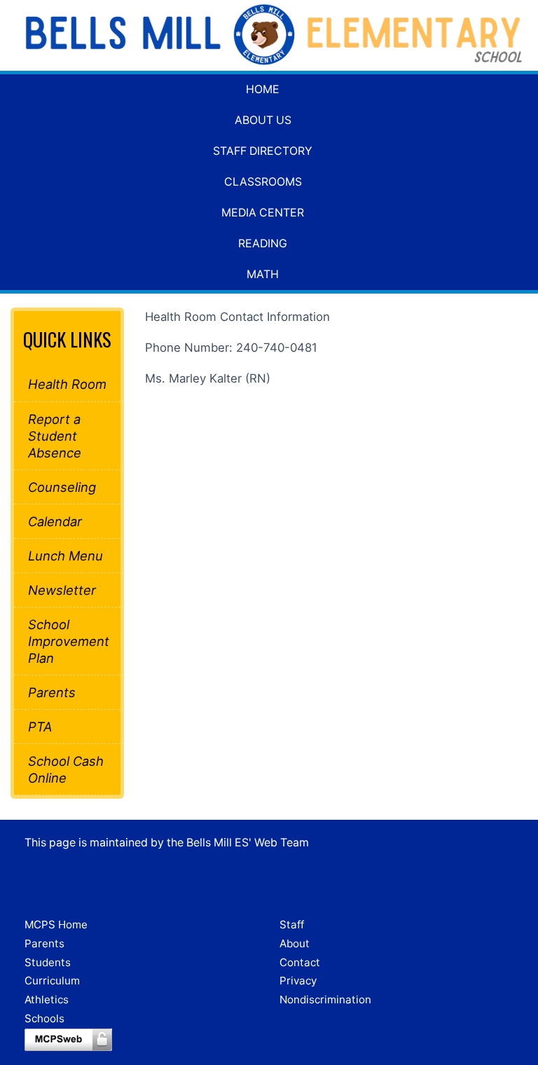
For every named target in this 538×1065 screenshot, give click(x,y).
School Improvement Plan (67, 641)
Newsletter (62, 590)
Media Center (262, 212)
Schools (44, 1018)
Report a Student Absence (54, 435)
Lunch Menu (65, 555)
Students (48, 962)
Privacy (298, 980)
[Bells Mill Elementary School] (269, 35)
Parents (52, 692)
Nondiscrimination (325, 999)
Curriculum (52, 980)
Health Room (67, 384)
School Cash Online (66, 769)
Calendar (55, 521)
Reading (262, 243)
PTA (40, 726)
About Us (263, 120)
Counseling (62, 487)
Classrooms (263, 181)
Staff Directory (262, 151)
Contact (300, 962)
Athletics (47, 999)
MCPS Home (56, 924)
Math (263, 274)
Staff (292, 924)
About (295, 943)
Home (263, 89)
